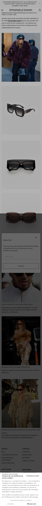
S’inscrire (21, 266)
